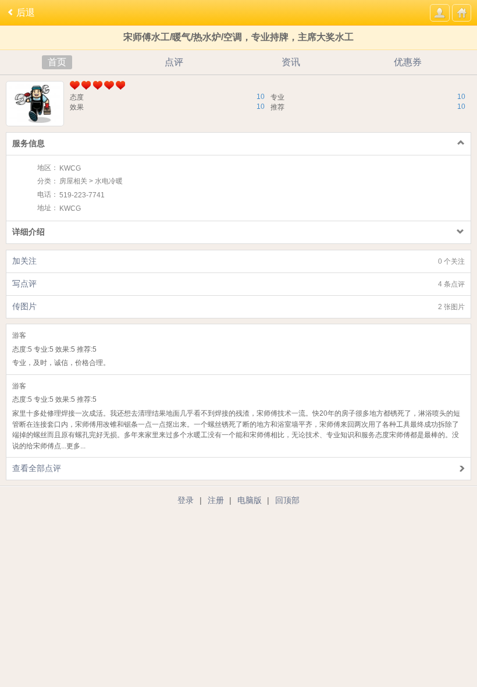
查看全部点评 (36, 468)
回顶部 (287, 500)
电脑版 (249, 500)
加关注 (238, 260)
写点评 (238, 283)
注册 (216, 500)
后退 (25, 12)
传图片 (238, 306)
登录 (185, 500)
